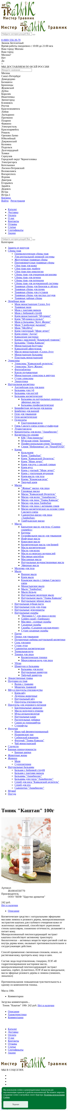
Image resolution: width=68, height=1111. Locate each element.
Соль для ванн (23, 642)
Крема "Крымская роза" (34, 479)
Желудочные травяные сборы (31, 259)
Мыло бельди (28, 592)
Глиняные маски (30, 491)
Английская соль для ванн (29, 387)
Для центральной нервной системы (34, 256)
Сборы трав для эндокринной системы (36, 283)
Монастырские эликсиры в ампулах (35, 375)
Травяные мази (23, 307)
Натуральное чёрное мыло (36, 601)
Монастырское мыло (32, 586)
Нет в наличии (9, 905)
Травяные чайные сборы (28, 298)
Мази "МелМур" (24, 327)
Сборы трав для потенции (29, 280)
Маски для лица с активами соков (40, 506)
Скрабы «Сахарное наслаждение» (40, 627)
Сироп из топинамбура (27, 722)
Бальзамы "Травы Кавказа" (30, 342)
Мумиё (12, 790)
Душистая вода (23, 428)
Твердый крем (29, 482)
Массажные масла (31, 559)
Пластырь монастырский (29, 357)
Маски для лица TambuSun (36, 503)
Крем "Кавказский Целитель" (38, 458)
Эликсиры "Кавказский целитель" (34, 363)
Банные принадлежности (22, 749)
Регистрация (18, 200)
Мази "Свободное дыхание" (30, 325)
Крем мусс (27, 467)
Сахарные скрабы (31, 624)
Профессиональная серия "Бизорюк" (41, 443)
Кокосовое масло (30, 541)
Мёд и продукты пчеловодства (25, 690)
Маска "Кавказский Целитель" (38, 494)
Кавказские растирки (26, 336)
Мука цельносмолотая (27, 713)
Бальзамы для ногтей (26, 393)
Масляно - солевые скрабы (36, 621)
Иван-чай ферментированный (31, 731)
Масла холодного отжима (29, 710)
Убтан (18, 663)
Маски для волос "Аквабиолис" (39, 497)
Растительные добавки (27, 719)
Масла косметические (33, 547)
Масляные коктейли (32, 556)
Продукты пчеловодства (28, 701)
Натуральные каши (25, 716)
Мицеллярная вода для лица (37, 660)
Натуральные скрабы (26, 612)
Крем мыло (27, 577)
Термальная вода (24, 651)
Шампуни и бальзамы (27, 666)
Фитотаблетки (23, 369)
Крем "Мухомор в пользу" (29, 319)
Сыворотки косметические (30, 648)
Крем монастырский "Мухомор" (33, 316)
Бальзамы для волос (32, 669)
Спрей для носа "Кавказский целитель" (37, 782)
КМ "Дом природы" (32, 437)
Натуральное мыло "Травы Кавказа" (41, 598)
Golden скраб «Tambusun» (35, 618)
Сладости (13, 746)
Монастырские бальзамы (29, 354)
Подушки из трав (17, 681)
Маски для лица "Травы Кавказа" (40, 500)
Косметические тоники (34, 657)
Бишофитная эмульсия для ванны (33, 408)
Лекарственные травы (20, 678)
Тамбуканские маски (33, 520)
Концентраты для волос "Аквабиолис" (36, 431)
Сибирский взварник (26, 737)
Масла (18, 523)
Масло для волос (30, 550)
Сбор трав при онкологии (29, 271)
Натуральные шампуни (34, 672)
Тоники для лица (24, 654)
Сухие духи (21, 645)
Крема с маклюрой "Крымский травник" (38, 339)
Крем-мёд (20, 693)
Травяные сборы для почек (30, 289)
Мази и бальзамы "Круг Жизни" (33, 322)
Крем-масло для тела (32, 476)
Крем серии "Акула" (26, 333)
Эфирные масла (30, 565)
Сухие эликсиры (24, 378)
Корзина (6, 197)
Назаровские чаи (24, 734)
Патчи (18, 633)
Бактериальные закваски (28, 707)
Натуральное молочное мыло (37, 595)
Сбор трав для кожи (26, 265)
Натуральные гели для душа (30, 606)
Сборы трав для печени (28, 277)
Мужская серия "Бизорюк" (36, 440)
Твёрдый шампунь (31, 675)
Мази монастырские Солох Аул (32, 304)
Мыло (18, 571)
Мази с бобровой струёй (28, 313)
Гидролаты (21, 419)
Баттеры (25, 532)
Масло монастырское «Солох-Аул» (34, 351)
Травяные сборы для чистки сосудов (35, 295)
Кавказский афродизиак (28, 348)
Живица (12, 758)
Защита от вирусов (18, 247)
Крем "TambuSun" (31, 455)
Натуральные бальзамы (21, 767)
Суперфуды (21, 725)
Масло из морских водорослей (38, 553)
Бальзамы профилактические (37, 405)
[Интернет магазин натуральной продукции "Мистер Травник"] (18, 19)
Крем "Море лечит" (32, 461)
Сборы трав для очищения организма (36, 274)
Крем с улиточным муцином (37, 473)
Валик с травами (24, 684)
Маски (18, 485)
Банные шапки (23, 752)
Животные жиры (17, 755)
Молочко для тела (24, 568)
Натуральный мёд (25, 698)
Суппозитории (23, 764)
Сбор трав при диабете (27, 268)
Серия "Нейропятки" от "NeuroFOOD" (43, 446)
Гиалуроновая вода (32, 422)
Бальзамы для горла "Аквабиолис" (34, 779)
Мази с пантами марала (28, 310)
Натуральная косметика (21, 384)
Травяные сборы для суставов (31, 292)
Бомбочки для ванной (27, 411)
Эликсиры (14, 360)
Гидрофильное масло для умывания (41, 535)
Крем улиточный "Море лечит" (32, 330)
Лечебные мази (16, 301)
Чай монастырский (25, 743)
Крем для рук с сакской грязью (38, 464)
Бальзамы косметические (29, 396)
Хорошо (15, 1104)
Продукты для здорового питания (27, 704)
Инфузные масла (30, 538)
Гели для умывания (25, 414)
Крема (18, 449)
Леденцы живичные (26, 695)
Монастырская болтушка (29, 345)
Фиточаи (13, 728)
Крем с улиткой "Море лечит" (38, 470)
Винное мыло (29, 574)
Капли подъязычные (26, 372)
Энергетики (21, 381)
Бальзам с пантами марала (29, 773)
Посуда (12, 793)
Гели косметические (26, 417)
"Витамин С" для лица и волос (38, 615)
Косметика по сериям (27, 434)
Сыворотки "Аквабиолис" (29, 788)
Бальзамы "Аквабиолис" (28, 776)
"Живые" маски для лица (35, 488)
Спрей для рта (23, 785)
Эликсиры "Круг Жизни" (29, 366)
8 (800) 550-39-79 (10, 40)
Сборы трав (14, 250)
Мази (17, 761)
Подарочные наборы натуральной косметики (40, 639)
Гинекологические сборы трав (32, 253)
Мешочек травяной (25, 687)
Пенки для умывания (26, 636)
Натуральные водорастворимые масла (42, 562)
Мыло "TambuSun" (31, 589)
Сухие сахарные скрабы (34, 630)
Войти (5, 200)
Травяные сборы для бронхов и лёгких (36, 286)
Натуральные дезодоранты (30, 609)
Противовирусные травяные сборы (34, 262)
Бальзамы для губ (24, 390)
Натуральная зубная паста (29, 603)
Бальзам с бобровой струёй (30, 770)
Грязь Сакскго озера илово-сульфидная (36, 425)
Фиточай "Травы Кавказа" (29, 740)
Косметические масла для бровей (39, 544)
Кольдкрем (27, 452)
